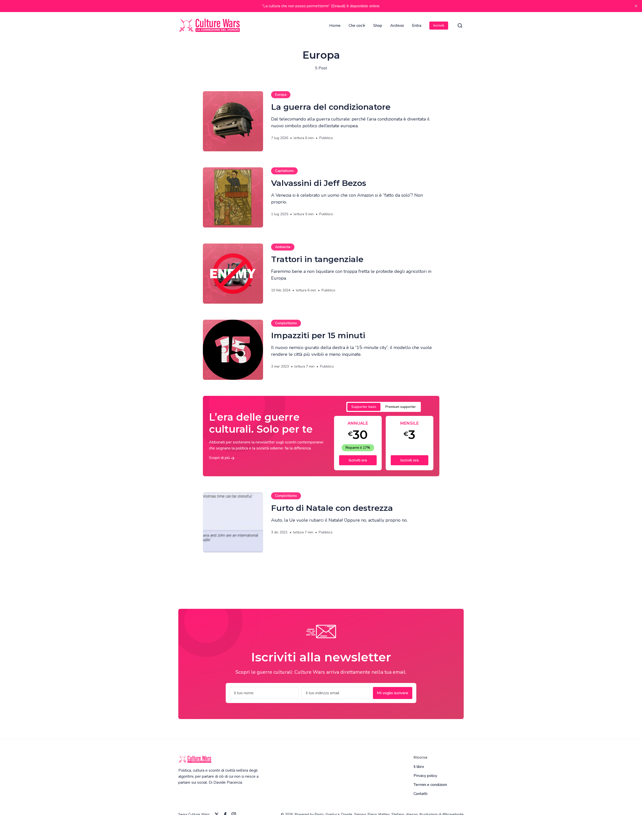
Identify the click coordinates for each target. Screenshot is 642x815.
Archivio (397, 25)
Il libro (419, 766)
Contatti (420, 793)
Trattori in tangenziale (317, 259)
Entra (416, 25)
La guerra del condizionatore (330, 107)
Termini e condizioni (430, 784)
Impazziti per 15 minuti (318, 335)
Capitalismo (284, 170)
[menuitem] (335, 26)
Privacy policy (425, 775)
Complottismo (286, 323)
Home (335, 25)
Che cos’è (357, 25)
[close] (636, 6)
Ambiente (282, 247)
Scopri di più (220, 457)
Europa (280, 94)
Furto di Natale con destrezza (332, 508)
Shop (377, 25)
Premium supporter (400, 406)
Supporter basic (363, 406)
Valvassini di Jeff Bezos (318, 183)
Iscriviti (438, 25)
